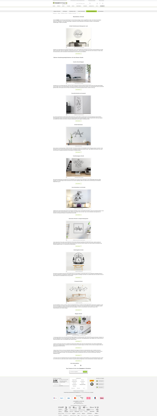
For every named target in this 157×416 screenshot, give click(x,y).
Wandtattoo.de (55, 13)
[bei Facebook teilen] (79, 365)
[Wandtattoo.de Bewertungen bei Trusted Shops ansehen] (91, 385)
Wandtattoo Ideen (72, 11)
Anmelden (61, 385)
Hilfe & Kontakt (102, 0)
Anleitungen (65, 11)
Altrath (80, 13)
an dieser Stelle (60, 49)
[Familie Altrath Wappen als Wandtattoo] (78, 73)
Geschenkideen (100, 11)
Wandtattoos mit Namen (64, 13)
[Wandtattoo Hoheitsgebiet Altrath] (78, 261)
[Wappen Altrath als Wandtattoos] (78, 325)
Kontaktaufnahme (74, 381)
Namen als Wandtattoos (91, 11)
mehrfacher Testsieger (92, 0)
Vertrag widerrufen (82, 384)
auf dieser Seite (85, 338)
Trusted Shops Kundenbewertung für (72, 392)
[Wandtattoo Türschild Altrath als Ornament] (78, 104)
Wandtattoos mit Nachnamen (72, 13)
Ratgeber (59, 13)
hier (94, 87)
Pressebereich (82, 381)
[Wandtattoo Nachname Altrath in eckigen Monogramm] (78, 230)
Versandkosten (74, 384)
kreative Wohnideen (81, 11)
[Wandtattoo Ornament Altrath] (78, 292)
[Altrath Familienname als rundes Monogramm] (78, 37)
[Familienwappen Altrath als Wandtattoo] (78, 167)
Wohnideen (101, 387)
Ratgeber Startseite (57, 11)
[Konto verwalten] (97, 3)
